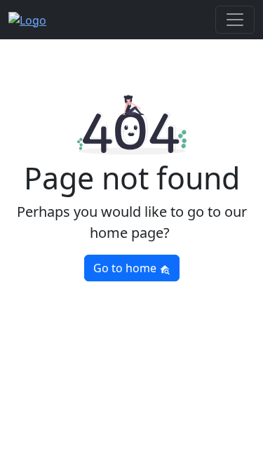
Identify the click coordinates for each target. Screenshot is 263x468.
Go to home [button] (126, 268)
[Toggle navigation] (235, 20)
